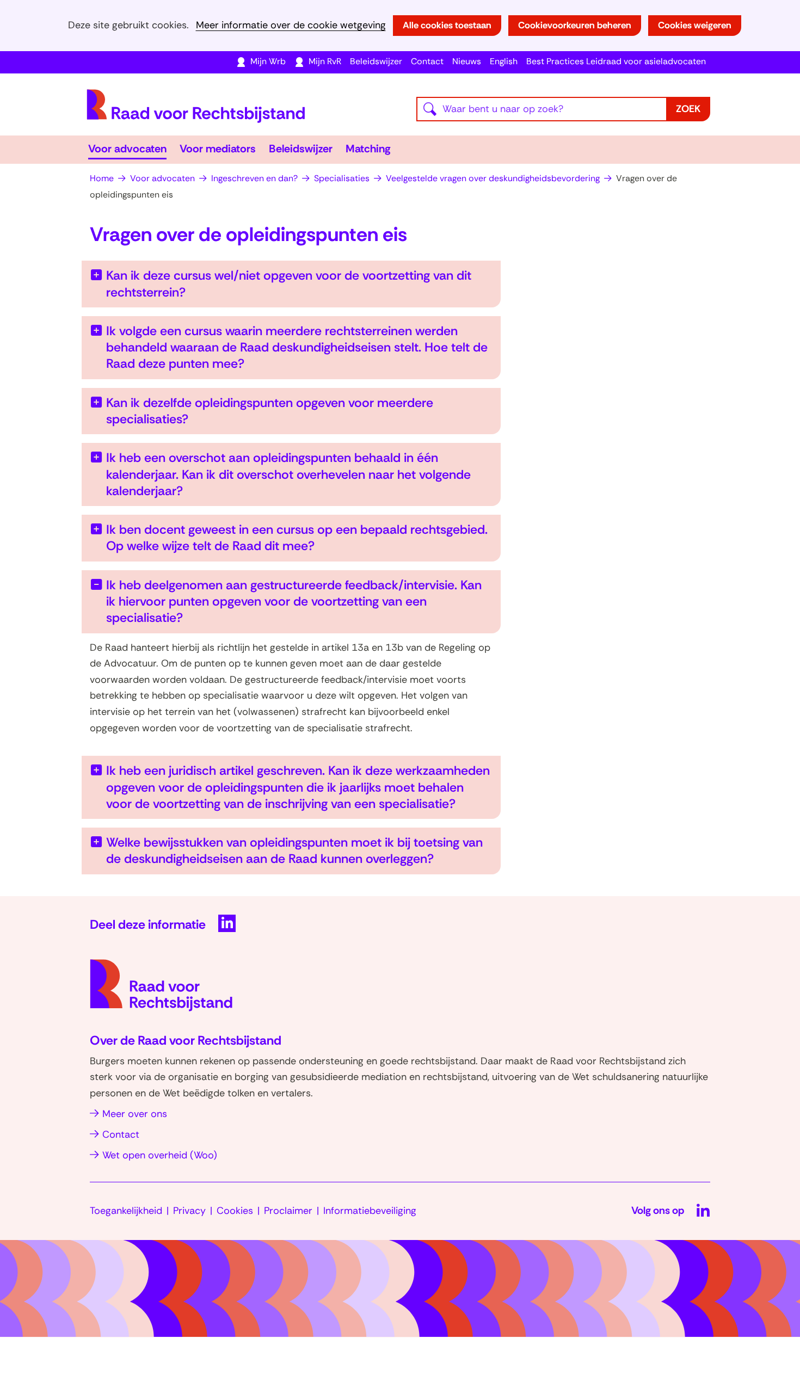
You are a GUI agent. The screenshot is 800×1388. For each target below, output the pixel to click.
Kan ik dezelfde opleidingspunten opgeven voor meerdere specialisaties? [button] (269, 410)
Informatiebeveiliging (369, 1210)
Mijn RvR (325, 61)
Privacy (189, 1210)
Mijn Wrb (268, 61)
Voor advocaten (127, 148)
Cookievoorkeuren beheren (574, 25)
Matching (368, 148)
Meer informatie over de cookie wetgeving (291, 25)
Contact (427, 61)
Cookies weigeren (694, 25)
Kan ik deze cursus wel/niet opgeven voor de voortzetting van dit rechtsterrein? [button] (288, 283)
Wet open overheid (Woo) (159, 1155)
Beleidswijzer (376, 61)
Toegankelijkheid (126, 1210)
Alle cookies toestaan (447, 25)
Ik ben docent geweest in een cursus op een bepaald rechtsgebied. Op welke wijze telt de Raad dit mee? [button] (297, 537)
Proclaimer (288, 1210)
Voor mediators (218, 148)
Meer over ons (134, 1113)
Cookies (235, 1210)
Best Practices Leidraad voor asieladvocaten (616, 61)
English (504, 61)
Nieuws (466, 61)
